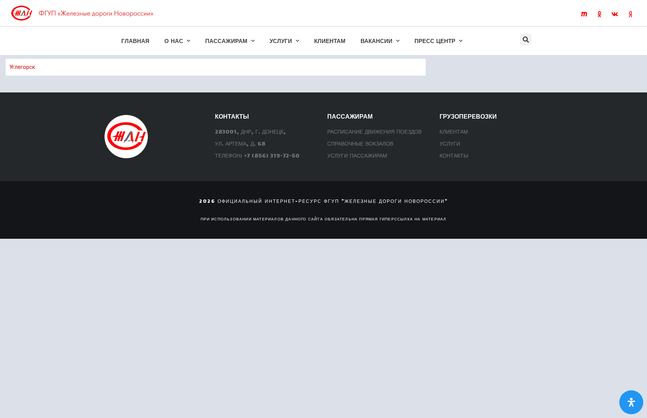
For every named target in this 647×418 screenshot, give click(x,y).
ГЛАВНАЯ (135, 40)
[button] (525, 39)
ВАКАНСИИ (376, 40)
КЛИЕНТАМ (330, 40)
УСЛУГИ (281, 40)
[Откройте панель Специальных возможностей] (631, 402)
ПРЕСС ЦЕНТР (434, 40)
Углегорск (22, 67)
